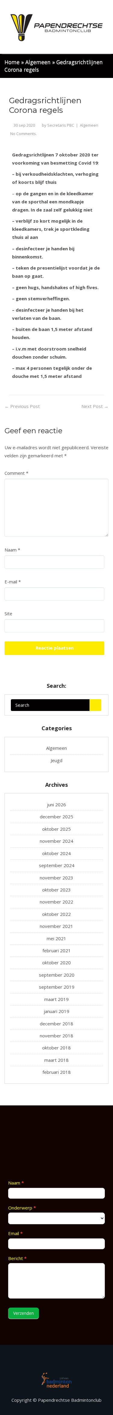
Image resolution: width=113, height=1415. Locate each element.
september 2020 (56, 975)
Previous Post (22, 406)
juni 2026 (56, 805)
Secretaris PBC (60, 125)
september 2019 (56, 987)
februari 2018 (56, 1072)
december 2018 (56, 1024)
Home (12, 62)
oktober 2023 (56, 890)
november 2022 (56, 902)
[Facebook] (56, 1360)
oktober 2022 (56, 914)
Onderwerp (22, 1208)
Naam (12, 550)
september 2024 (56, 865)
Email (15, 1233)
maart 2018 (56, 1060)
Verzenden (23, 1313)
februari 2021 (56, 950)
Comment (16, 473)
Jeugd (56, 760)
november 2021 (56, 926)
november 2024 (56, 841)
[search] (95, 705)
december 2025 (56, 817)
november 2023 (56, 878)
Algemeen (38, 62)
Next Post (94, 406)
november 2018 (56, 1036)
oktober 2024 (56, 853)
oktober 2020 (56, 962)
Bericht (17, 1258)
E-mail (13, 582)
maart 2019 (56, 999)
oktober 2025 (56, 829)
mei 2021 (56, 938)
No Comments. (23, 133)
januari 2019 (56, 1011)
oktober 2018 (56, 1048)
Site (8, 613)
